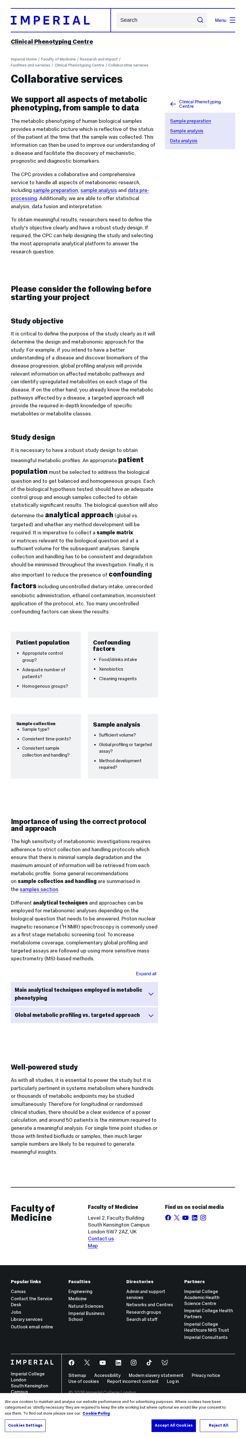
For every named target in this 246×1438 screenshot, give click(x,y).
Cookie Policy (96, 1413)
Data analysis (183, 140)
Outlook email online (32, 1327)
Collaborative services (128, 65)
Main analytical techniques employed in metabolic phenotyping (78, 994)
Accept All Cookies (174, 1425)
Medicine (77, 1298)
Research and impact (99, 59)
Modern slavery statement (156, 1375)
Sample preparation (190, 121)
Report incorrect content (133, 1381)
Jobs (16, 1312)
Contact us (101, 1238)
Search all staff (142, 1319)
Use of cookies (83, 1381)
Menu (220, 20)
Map (93, 1245)
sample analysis (98, 190)
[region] (123, 1415)
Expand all (146, 973)
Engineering (80, 1291)
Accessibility (107, 1375)
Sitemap (77, 1375)
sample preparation (55, 190)
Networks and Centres (149, 1304)
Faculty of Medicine (58, 59)
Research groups (143, 1312)
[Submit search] (200, 20)
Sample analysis (186, 131)
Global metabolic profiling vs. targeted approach (77, 1015)
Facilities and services (30, 65)
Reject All (218, 1425)
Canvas (18, 1291)
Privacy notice (206, 1375)
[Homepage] (61, 20)
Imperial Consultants (206, 1337)
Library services (27, 1319)
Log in (173, 1381)
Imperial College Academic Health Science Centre (201, 1297)
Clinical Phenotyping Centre (52, 42)
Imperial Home (24, 59)
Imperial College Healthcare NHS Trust (206, 1327)
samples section (39, 889)
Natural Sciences (86, 1306)
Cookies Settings (25, 1425)
